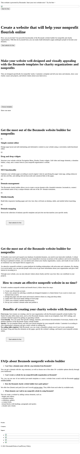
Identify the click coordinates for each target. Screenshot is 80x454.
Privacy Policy (26, 446)
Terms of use (17, 446)
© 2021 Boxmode (7, 446)
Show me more (6, 110)
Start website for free (8, 45)
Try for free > (50, 2)
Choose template (7, 107)
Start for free (5, 9)
